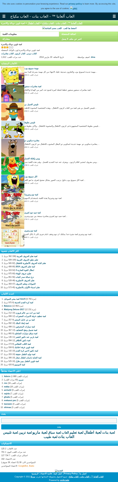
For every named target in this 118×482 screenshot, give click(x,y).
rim (5, 383)
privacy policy (75, 4)
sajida (7, 393)
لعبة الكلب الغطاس (23, 344)
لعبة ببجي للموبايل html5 (15, 299)
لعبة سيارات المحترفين (25, 327)
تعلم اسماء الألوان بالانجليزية (28, 287)
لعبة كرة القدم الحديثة (24, 302)
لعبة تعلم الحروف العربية (27, 256)
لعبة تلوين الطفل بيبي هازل (27, 361)
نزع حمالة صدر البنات (25, 277)
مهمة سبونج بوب (31, 68)
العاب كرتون (20, 53)
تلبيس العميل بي (31, 104)
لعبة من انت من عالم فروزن (28, 313)
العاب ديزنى (32, 53)
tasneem (8, 404)
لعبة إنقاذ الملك (22, 323)
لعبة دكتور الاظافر (23, 340)
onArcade (64, 480)
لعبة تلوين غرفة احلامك (24, 347)
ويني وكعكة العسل (32, 158)
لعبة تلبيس (10, 432)
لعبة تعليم (76, 432)
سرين (21, 380)
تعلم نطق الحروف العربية (27, 260)
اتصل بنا (83, 473)
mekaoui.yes (10, 400)
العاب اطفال (34, 23)
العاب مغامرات (7, 53)
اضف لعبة (58, 473)
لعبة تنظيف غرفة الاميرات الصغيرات (31, 316)
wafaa (6, 387)
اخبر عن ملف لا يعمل (71, 39)
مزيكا (33, 477)
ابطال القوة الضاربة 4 (25, 270)
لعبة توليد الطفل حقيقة (25, 354)
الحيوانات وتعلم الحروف (26, 284)
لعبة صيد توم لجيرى (32, 212)
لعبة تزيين (25, 432)
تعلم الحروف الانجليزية (25, 280)
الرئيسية (35, 473)
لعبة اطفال (93, 432)
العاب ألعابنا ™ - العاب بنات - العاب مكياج (62, 23)
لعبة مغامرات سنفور (32, 86)
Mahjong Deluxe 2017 (14, 309)
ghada (7, 397)
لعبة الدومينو (20, 364)
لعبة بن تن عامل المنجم (25, 320)
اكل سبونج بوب (30, 176)
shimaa (7, 407)
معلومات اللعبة (9, 34)
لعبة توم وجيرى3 (31, 194)
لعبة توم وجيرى (30, 231)
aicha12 (7, 390)
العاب (65, 432)
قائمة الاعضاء (46, 473)
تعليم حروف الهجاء (23, 273)
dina (93, 57)
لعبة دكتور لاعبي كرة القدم (27, 351)
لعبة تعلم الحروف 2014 (25, 266)
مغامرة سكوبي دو (31, 140)
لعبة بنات (108, 432)
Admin (7, 376)
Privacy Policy (71, 473)
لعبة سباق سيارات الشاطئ (26, 333)
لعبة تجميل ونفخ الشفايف (26, 330)
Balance (8, 306)
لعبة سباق (54, 432)
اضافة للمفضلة (68, 34)
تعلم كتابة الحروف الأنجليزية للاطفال (31, 263)
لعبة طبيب (50, 437)
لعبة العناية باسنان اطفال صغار (28, 358)
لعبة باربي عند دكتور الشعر (27, 337)
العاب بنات (66, 437)
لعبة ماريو (39, 432)
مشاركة (6, 39)
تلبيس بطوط (29, 122)
